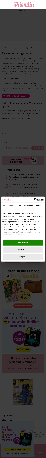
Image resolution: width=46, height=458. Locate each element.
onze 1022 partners (15, 216)
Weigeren (23, 256)
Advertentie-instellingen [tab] (33, 205)
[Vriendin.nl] (24, 4)
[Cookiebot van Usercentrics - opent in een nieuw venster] (34, 199)
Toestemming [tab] (7, 205)
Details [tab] (18, 205)
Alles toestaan (23, 242)
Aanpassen (22, 249)
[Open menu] (5, 4)
